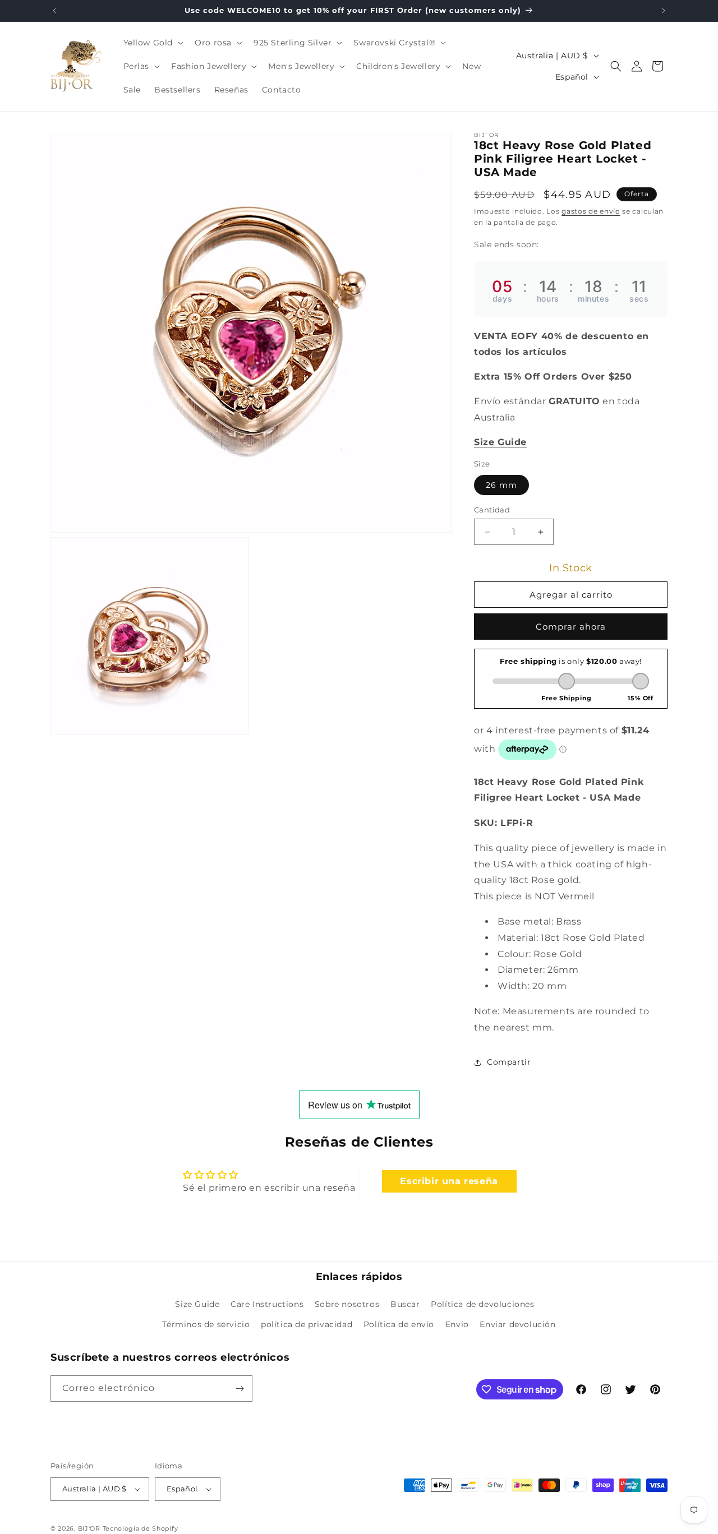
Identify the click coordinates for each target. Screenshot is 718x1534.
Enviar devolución (517, 1324)
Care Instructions (267, 1305)
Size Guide (197, 1305)
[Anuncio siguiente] (663, 10)
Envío (457, 1324)
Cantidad (492, 509)
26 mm (501, 485)
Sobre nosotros (347, 1305)
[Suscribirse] (239, 1388)
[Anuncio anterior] (54, 10)
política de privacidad (306, 1324)
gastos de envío (590, 211)
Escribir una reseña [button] (449, 1181)
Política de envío (398, 1324)
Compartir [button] (509, 1062)
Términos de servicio (206, 1324)
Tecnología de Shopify (140, 1528)
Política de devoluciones (482, 1305)
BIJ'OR (89, 1528)
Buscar (405, 1305)
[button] (152, 42)
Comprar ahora (571, 626)
